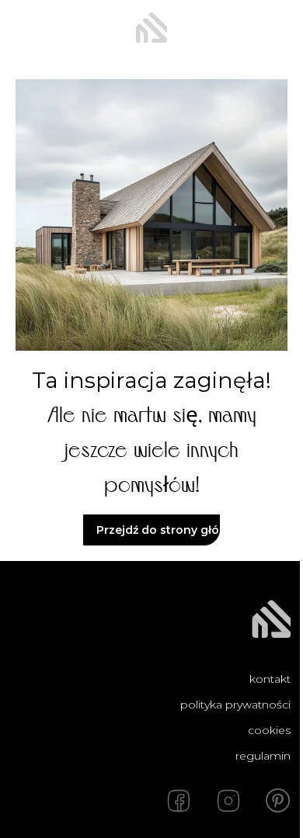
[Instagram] (228, 800)
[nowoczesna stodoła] (151, 27)
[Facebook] (178, 800)
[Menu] (278, 28)
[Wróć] (24, 28)
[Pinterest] (278, 800)
